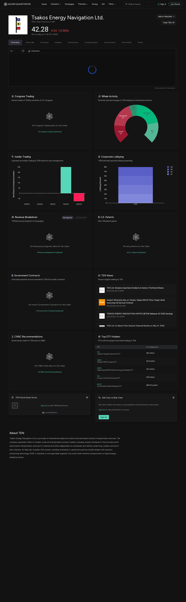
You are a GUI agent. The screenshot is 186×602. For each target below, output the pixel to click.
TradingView (171, 88)
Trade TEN (167, 22)
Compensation (91, 42)
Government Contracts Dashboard (50, 311)
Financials (30, 42)
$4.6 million (151, 361)
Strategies (69, 4)
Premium (82, 4)
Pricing (95, 4)
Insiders (58, 42)
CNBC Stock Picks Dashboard (51, 372)
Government (110, 42)
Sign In (163, 4)
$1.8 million (151, 377)
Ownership (126, 42)
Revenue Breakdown (26, 217)
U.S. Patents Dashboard (137, 252)
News (140, 42)
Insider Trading (23, 157)
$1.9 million (151, 369)
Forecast (44, 42)
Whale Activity (110, 96)
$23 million (150, 353)
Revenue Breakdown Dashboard (51, 252)
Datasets (55, 4)
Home (44, 4)
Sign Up (44, 406)
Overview (15, 42)
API (103, 4)
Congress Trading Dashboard (51, 132)
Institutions (73, 42)
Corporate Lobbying (112, 157)
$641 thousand (152, 385)
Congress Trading (24, 96)
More (111, 4)
